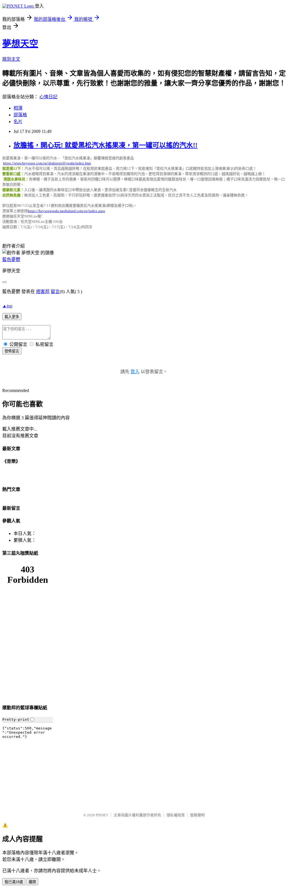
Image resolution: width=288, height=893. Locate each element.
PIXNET (102, 815)
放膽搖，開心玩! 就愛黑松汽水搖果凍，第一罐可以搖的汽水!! (105, 145)
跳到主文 (11, 59)
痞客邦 (43, 291)
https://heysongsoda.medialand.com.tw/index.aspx (66, 211)
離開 (32, 882)
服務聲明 (197, 815)
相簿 (18, 108)
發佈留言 (11, 351)
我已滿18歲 (13, 882)
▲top (7, 305)
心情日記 (48, 96)
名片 (18, 121)
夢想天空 (20, 43)
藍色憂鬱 (11, 259)
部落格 (20, 114)
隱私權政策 (175, 815)
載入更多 (11, 317)
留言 (55, 291)
